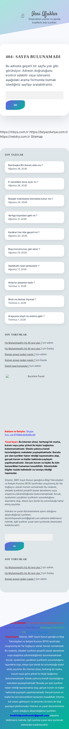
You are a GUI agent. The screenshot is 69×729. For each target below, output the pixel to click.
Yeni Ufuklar (45, 14)
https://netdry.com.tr (15, 136)
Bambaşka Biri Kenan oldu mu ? (25, 165)
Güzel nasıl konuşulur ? (17, 365)
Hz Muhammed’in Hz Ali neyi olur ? (23, 342)
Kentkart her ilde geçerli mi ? (23, 232)
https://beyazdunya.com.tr (49, 132)
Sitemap (37, 136)
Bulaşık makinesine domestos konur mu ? (30, 198)
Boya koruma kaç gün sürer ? (24, 249)
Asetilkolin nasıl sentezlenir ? (23, 265)
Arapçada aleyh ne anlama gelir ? (26, 316)
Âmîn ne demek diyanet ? (22, 299)
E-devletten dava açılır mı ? (23, 181)
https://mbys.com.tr (14, 132)
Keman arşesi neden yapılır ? (20, 354)
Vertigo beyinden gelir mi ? (22, 215)
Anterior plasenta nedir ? (21, 282)
